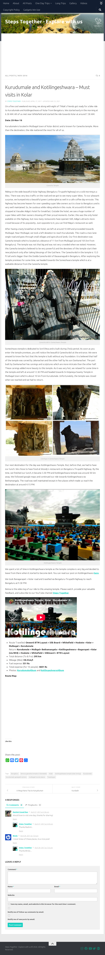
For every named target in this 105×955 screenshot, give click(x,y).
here (96, 573)
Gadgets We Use (31, 9)
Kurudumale (87, 773)
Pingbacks (34, 805)
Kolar (51, 773)
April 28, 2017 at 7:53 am (29, 836)
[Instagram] (81, 948)
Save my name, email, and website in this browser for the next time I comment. (43, 904)
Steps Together (14, 101)
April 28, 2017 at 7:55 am (44, 848)
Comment (12, 869)
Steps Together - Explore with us (43, 21)
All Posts (27, 3)
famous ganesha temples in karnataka (34, 773)
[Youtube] (90, 948)
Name (11, 886)
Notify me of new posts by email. (21, 919)
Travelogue (51, 777)
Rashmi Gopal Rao (20, 812)
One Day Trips (42, 3)
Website (11, 895)
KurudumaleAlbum (26, 670)
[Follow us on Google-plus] (98, 948)
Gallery (73, 3)
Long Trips (60, 3)
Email (57, 886)
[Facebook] (86, 948)
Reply (15, 819)
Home (6, 3)
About (16, 3)
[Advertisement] (52, 53)
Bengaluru (14, 773)
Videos (83, 3)
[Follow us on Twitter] (94, 948)
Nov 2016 (22, 75)
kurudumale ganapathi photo (16, 777)
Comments (15, 805)
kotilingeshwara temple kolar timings (68, 773)
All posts (10, 75)
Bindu (15, 836)
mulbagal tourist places (37, 777)
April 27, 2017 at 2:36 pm (40, 812)
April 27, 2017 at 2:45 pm (44, 824)
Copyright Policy (11, 9)
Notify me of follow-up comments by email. (26, 912)
